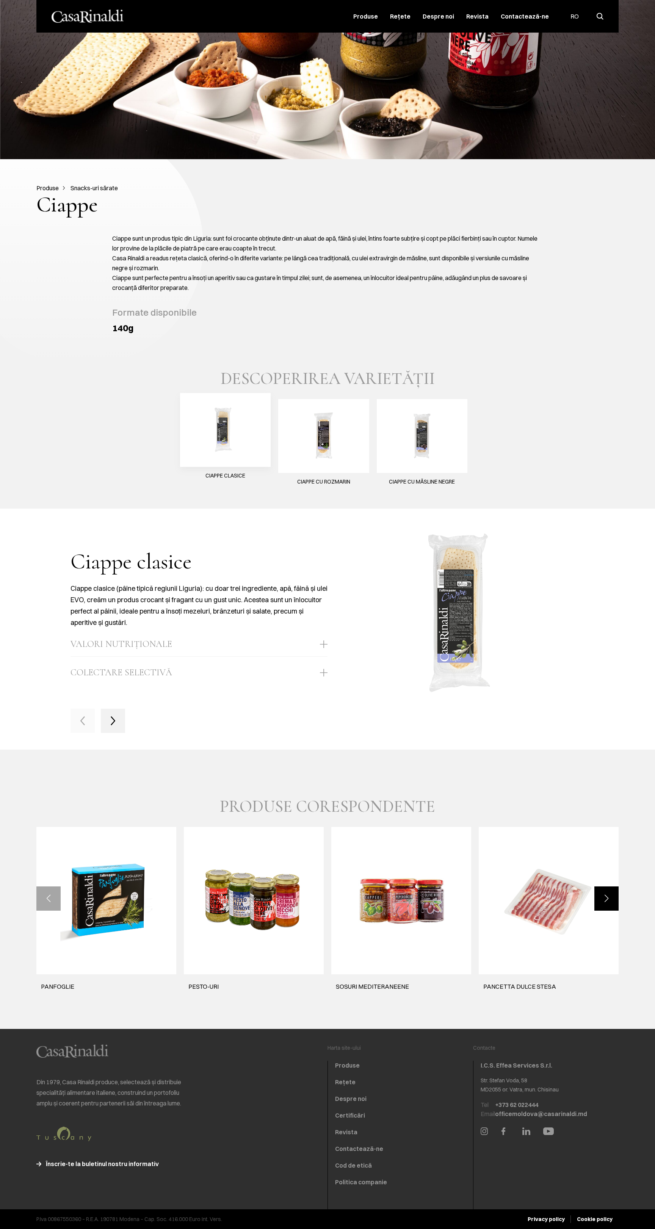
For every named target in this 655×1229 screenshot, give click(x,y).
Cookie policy (595, 1219)
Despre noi (438, 16)
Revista (477, 16)
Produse (365, 16)
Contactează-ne (525, 16)
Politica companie (361, 1182)
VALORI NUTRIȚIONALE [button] (121, 644)
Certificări (350, 1115)
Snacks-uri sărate (94, 188)
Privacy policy (546, 1219)
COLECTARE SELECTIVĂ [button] (121, 672)
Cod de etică (353, 1165)
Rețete (400, 16)
